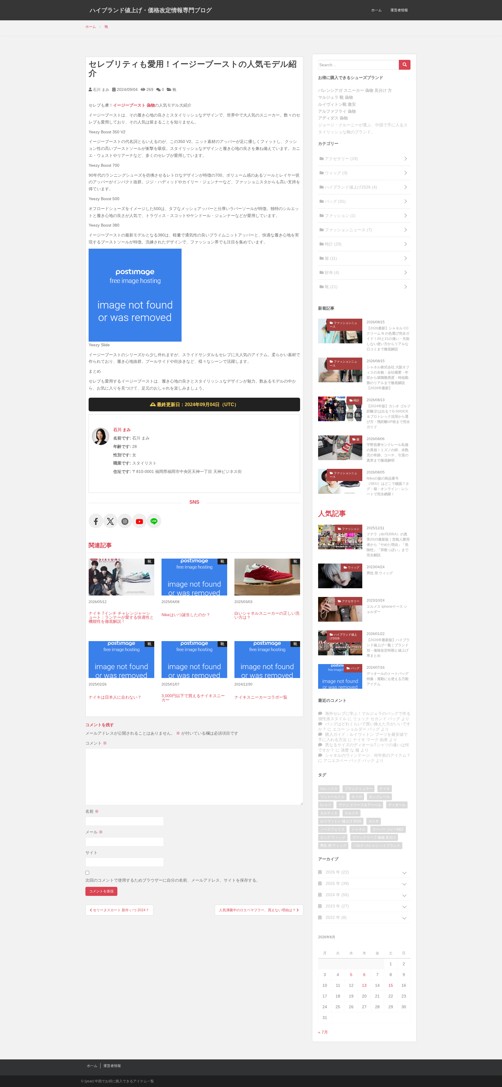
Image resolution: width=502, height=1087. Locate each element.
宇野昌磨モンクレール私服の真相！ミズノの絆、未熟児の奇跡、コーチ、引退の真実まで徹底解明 (387, 452)
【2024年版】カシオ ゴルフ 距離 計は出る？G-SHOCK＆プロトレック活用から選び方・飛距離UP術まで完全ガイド (388, 416)
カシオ (373, 821)
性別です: (122, 455)
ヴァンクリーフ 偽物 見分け (374, 837)
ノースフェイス (332, 829)
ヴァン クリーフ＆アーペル (359, 805)
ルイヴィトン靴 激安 (337, 104)
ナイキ (384, 789)
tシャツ (325, 805)
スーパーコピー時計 (388, 829)
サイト (91, 852)
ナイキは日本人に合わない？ (115, 697)
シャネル (358, 829)
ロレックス (329, 789)
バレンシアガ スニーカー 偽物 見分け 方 (355, 90)
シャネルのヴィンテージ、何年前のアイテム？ (367, 755)
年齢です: (122, 446)
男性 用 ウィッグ (380, 573)
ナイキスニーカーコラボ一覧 (260, 697)
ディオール (397, 805)
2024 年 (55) (336, 894)
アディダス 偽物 (333, 118)
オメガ (357, 797)
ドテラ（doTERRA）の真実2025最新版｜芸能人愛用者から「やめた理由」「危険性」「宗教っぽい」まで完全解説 (388, 544)
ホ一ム (376, 10)
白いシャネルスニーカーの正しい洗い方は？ (267, 615)
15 (390, 985)
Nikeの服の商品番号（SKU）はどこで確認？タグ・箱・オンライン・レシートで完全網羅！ (388, 486)
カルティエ (329, 813)
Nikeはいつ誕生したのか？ (186, 615)
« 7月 (323, 1032)
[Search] (404, 65)
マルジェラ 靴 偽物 (335, 97)
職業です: (122, 463)
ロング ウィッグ (332, 837)
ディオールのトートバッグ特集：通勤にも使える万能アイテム (387, 679)
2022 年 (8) (335, 917)
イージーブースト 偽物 (134, 105)
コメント (96, 743)
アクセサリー (341, 158)
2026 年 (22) (336, 872)
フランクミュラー (358, 789)
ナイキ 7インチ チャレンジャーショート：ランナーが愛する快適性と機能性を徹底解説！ (121, 617)
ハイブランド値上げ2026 (350, 187)
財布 (331, 272)
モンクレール (379, 797)
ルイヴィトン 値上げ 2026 (340, 821)
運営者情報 (399, 10)
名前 (92, 811)
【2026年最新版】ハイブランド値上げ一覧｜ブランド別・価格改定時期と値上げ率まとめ (388, 648)
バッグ (335, 201)
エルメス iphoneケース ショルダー (387, 609)
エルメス (351, 813)
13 (364, 985)
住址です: (122, 471)
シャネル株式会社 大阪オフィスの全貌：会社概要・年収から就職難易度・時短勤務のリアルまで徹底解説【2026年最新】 (388, 377)
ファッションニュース (348, 229)
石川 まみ (100, 89)
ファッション (340, 215)
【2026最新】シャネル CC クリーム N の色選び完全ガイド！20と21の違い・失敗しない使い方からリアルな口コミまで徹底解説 (388, 338)
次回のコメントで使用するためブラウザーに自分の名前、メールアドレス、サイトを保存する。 (172, 880)
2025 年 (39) (336, 883)
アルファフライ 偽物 (337, 111)
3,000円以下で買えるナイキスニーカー (193, 698)
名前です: (122, 438)
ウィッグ (335, 173)
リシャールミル (332, 797)
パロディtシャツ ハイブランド (376, 846)
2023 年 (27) (336, 906)
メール (94, 832)
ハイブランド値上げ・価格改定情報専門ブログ (151, 10)
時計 (333, 244)
